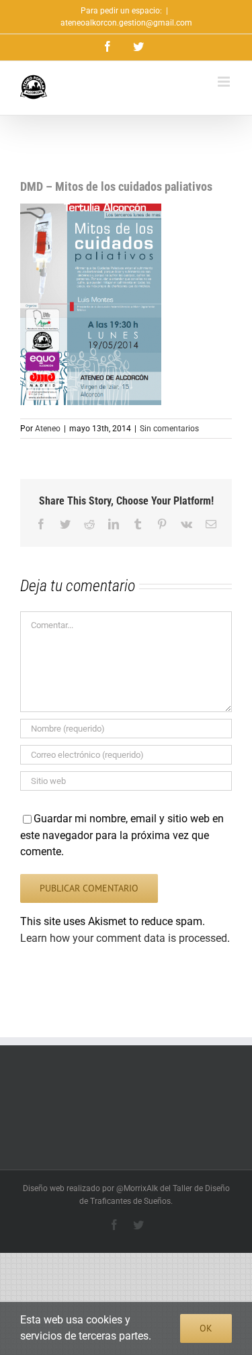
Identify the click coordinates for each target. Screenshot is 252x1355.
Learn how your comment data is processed (123, 938)
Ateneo (47, 428)
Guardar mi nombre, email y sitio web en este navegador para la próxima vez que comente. (122, 835)
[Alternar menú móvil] (225, 82)
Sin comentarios (169, 428)
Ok (206, 1328)
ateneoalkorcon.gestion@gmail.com (126, 23)
